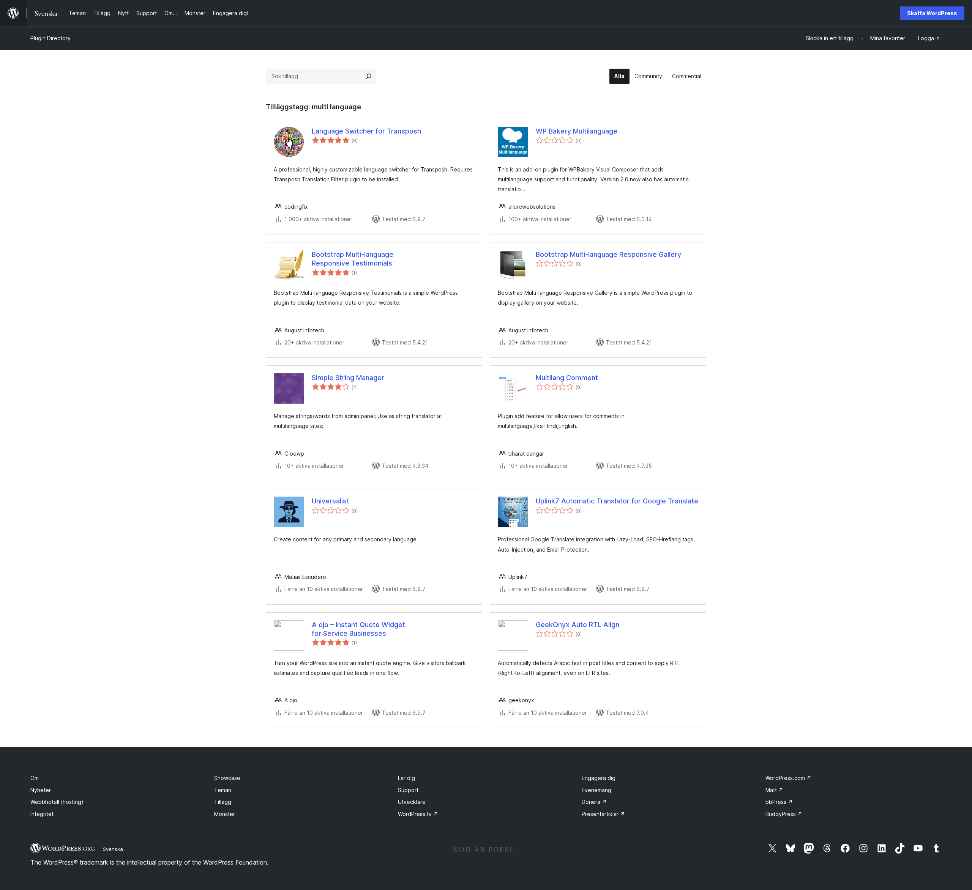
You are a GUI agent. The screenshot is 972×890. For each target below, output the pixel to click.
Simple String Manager (348, 378)
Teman (222, 790)
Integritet (42, 814)
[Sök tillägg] (368, 76)
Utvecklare (412, 802)
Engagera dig (598, 778)
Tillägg (222, 802)
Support (408, 790)
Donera (594, 802)
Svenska (113, 849)
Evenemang (596, 790)
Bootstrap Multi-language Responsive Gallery (608, 254)
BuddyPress (783, 814)
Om (34, 778)
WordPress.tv (418, 814)
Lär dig (406, 778)
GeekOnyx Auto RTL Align (577, 625)
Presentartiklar (603, 814)
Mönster (224, 814)
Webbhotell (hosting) (57, 802)
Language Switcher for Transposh (366, 131)
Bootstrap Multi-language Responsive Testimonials (352, 258)
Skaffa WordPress (932, 13)
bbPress (779, 802)
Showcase (227, 778)
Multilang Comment (567, 378)
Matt (774, 790)
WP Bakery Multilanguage (576, 131)
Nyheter (40, 790)
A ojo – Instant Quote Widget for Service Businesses (358, 629)
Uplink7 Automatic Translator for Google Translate (617, 501)
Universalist (330, 501)
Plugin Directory (50, 38)
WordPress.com (788, 778)
